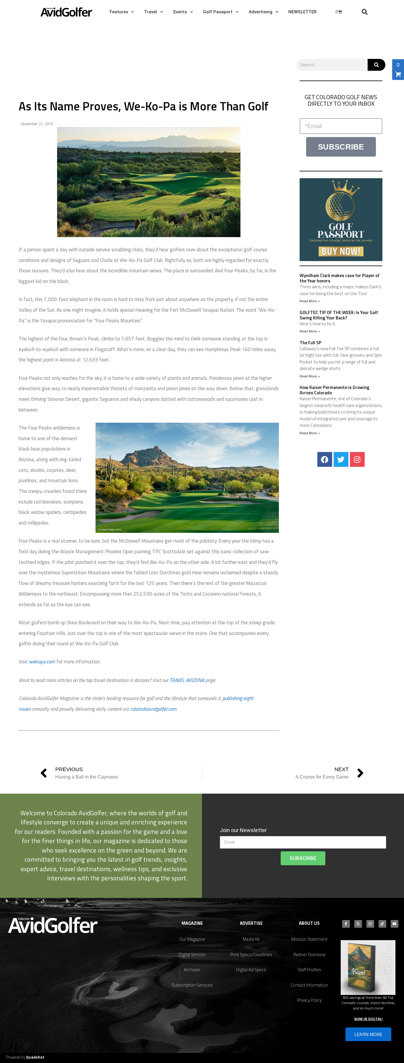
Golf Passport (217, 12)
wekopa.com (42, 661)
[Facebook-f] (346, 924)
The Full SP (310, 342)
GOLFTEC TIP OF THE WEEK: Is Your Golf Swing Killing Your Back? (339, 315)
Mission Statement (309, 939)
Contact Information (309, 985)
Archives (192, 969)
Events (180, 12)
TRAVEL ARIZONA (186, 680)
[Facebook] (324, 459)
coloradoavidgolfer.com (153, 709)
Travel (150, 12)
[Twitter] (341, 459)
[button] (365, 12)
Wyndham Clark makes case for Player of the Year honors (339, 278)
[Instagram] (357, 459)
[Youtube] (394, 924)
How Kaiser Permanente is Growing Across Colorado (334, 390)
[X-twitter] (358, 924)
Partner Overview (309, 954)
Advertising (260, 12)
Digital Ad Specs (251, 969)
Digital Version (192, 954)
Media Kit (251, 939)
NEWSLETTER (302, 12)
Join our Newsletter (243, 830)
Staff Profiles (309, 969)
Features (119, 12)
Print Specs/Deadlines (251, 954)
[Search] (376, 65)
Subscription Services (192, 985)
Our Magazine (192, 939)
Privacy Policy (309, 1000)
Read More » (310, 301)
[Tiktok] (382, 924)
